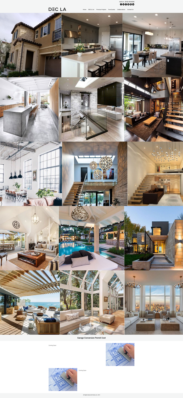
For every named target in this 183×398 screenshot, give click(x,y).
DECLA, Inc (91, 9)
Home (84, 9)
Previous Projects (101, 9)
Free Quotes (111, 9)
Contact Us (130, 9)
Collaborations (121, 9)
